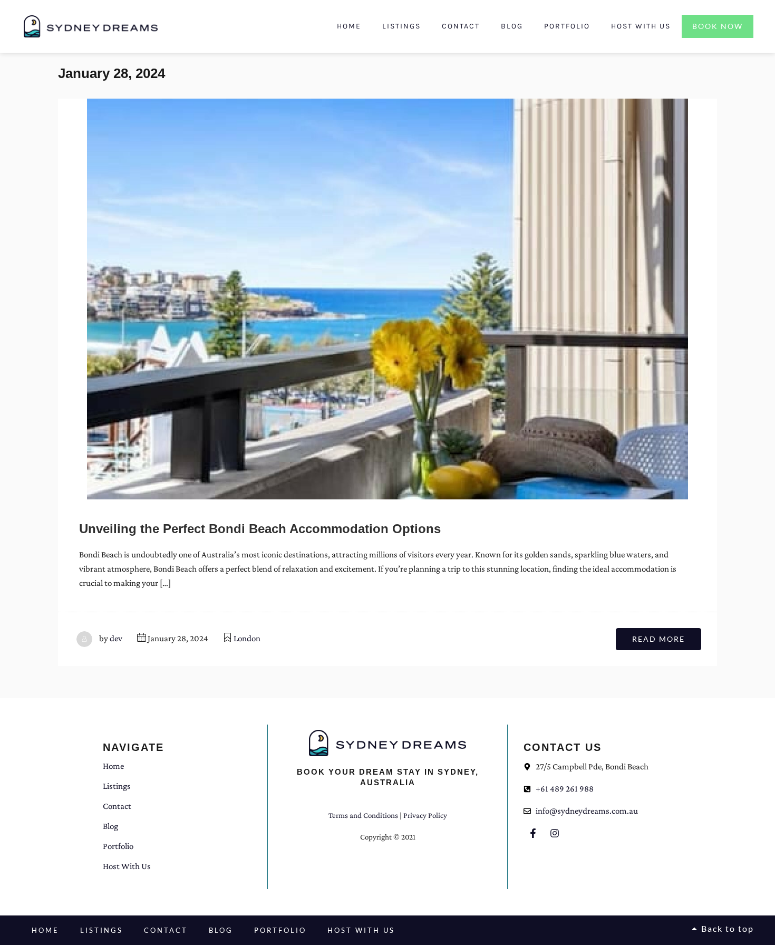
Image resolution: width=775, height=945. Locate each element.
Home (349, 26)
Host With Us (641, 26)
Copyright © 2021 (387, 837)
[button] (722, 928)
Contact (461, 26)
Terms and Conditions (363, 815)
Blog (512, 26)
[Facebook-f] (533, 833)
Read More (658, 638)
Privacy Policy (425, 815)
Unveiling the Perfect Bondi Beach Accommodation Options (260, 529)
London (247, 638)
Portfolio (567, 26)
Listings (401, 26)
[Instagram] (554, 833)
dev (116, 638)
